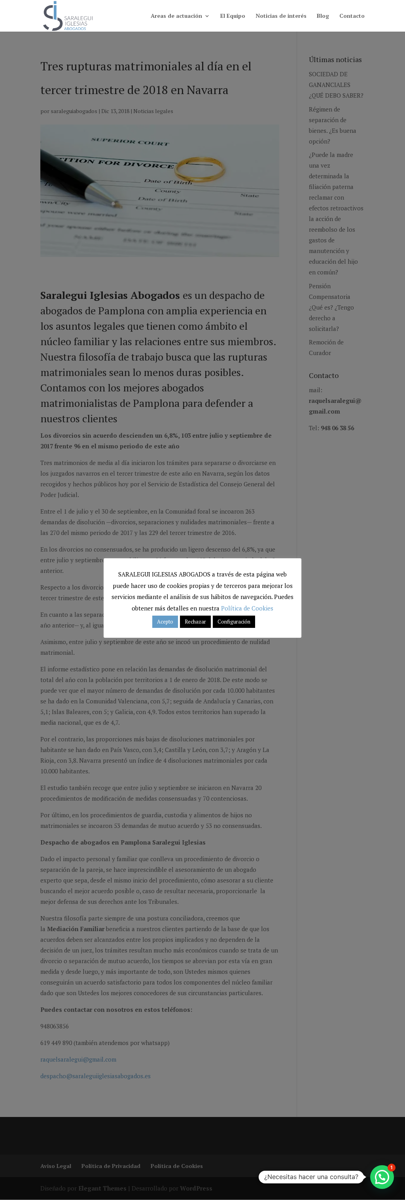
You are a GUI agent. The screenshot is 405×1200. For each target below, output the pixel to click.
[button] (382, 1177)
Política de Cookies (247, 608)
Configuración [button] (234, 621)
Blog (323, 16)
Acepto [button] (165, 621)
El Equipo (232, 16)
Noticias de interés (281, 16)
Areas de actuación (176, 16)
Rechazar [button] (195, 621)
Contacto (352, 16)
